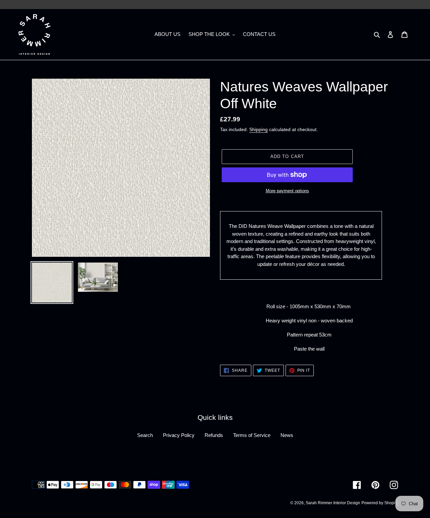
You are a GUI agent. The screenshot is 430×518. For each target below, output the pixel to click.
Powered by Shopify (379, 503)
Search (145, 435)
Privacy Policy (179, 435)
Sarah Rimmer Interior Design (333, 503)
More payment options (287, 190)
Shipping (258, 129)
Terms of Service (251, 435)
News (287, 435)
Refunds (214, 435)
